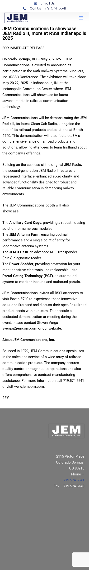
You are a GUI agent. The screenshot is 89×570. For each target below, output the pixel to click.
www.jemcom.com (29, 386)
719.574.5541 (73, 480)
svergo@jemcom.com (19, 328)
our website (51, 328)
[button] (80, 17)
